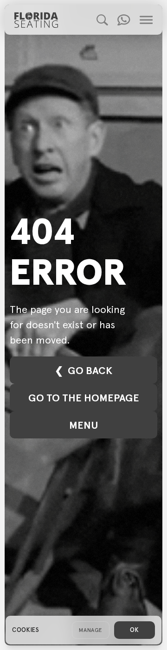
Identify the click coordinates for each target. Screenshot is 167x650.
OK (134, 630)
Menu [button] (83, 425)
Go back (90, 370)
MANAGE (91, 629)
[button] (102, 20)
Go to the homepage (83, 397)
